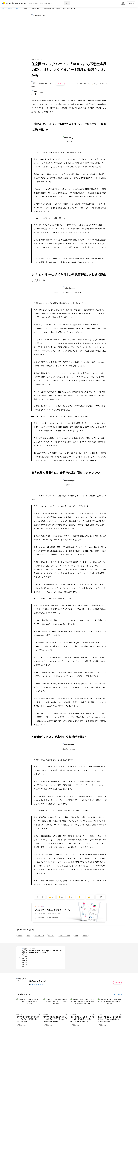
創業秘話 (20, 935)
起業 (28, 935)
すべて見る (117, 994)
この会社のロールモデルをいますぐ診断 (48, 917)
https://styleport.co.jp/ (36, 984)
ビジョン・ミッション (64, 935)
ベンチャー (51, 935)
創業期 (76, 935)
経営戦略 (85, 935)
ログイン (131, 3)
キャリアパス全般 (39, 935)
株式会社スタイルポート (14, 8)
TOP (3, 8)
